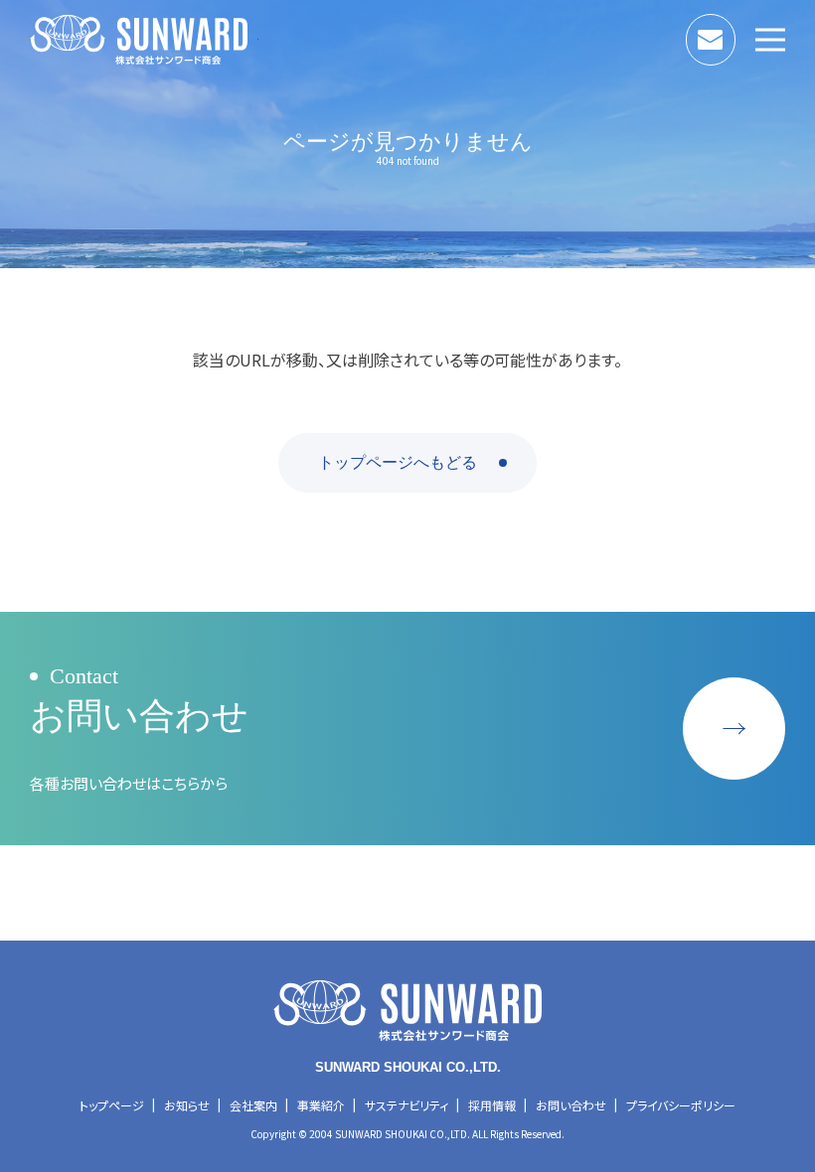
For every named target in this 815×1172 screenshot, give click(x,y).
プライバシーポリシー (680, 1105)
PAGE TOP (778, 737)
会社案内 (253, 1105)
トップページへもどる (397, 462)
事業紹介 (321, 1105)
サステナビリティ (406, 1105)
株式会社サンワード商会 (144, 40)
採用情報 (492, 1105)
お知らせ (187, 1105)
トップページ (112, 1105)
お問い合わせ (734, 35)
